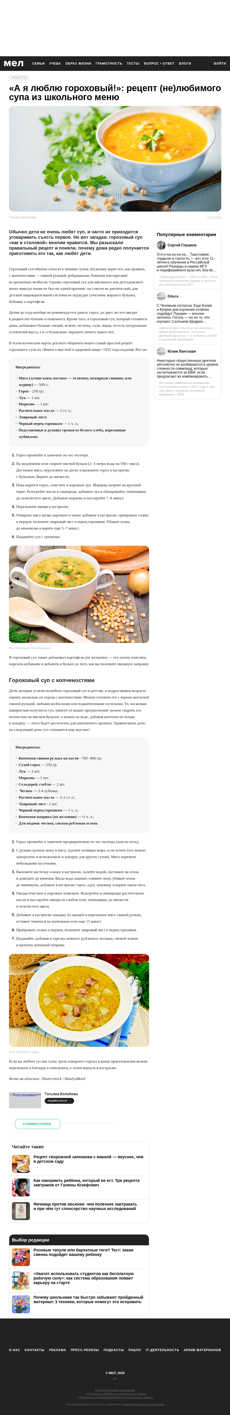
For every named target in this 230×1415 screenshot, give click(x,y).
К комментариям (37, 1124)
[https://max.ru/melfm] (152, 1333)
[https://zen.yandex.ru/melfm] (90, 1333)
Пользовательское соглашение (115, 1390)
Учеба (55, 63)
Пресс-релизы (85, 1350)
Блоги (185, 63)
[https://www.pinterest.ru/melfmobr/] (127, 1333)
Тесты (133, 63)
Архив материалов (202, 1350)
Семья (38, 63)
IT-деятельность (162, 1350)
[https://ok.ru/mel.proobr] (139, 1333)
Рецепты (19, 77)
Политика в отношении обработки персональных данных (116, 1397)
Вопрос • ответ (159, 63)
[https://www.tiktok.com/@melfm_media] (115, 1333)
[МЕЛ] (13, 63)
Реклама (57, 1350)
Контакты (34, 1350)
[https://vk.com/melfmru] (102, 1333)
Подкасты (114, 1350)
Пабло (134, 1350)
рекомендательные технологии (144, 1404)
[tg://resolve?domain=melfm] (78, 1333)
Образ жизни (78, 63)
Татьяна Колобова (61, 1094)
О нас (14, 1350)
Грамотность (109, 63)
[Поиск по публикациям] (204, 63)
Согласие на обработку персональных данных (116, 1393)
